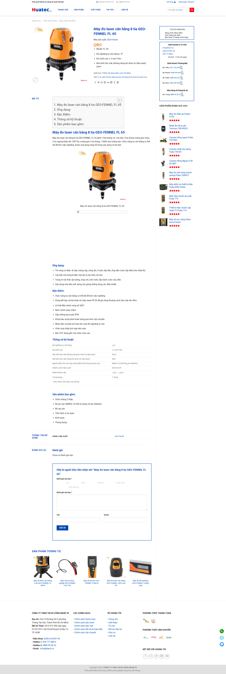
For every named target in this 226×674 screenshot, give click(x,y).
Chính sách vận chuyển (85, 632)
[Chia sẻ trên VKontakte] (108, 82)
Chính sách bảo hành (84, 622)
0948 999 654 (176, 73)
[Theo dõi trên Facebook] (145, 656)
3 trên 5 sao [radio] (92, 483)
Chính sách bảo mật (84, 626)
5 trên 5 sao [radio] (63, 487)
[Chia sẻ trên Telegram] (118, 82)
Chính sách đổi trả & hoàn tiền (88, 629)
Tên (58, 515)
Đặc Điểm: (64, 114)
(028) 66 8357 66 (169, 51)
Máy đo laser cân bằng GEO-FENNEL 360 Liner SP (116, 583)
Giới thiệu (96, 10)
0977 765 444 (175, 67)
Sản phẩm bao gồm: (70, 124)
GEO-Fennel (112, 39)
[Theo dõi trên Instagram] (150, 656)
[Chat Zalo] (222, 638)
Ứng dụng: (64, 109)
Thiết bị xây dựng (50, 21)
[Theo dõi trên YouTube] (167, 656)
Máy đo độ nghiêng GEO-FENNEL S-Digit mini (140, 583)
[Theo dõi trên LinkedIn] (161, 656)
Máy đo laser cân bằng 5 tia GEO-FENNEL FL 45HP (43, 583)
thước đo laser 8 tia (140, 77)
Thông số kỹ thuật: (69, 119)
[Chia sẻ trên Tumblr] (115, 82)
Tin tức (110, 10)
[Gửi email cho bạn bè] (102, 82)
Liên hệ (124, 10)
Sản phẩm (78, 10)
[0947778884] (222, 631)
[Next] (151, 576)
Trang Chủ (63, 10)
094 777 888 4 (168, 54)
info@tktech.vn (168, 48)
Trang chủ (36, 21)
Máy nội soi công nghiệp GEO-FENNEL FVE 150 (67, 583)
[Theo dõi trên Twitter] (156, 656)
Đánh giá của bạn (64, 479)
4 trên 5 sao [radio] (110, 483)
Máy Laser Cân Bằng (67, 21)
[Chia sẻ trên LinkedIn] (111, 82)
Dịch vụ (112, 632)
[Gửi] (192, 10)
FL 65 (99, 77)
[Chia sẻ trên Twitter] (98, 82)
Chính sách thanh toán (85, 619)
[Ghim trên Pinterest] (105, 82)
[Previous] (32, 576)
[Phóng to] (35, 79)
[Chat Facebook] (222, 644)
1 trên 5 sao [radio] (60, 483)
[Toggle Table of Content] (118, 100)
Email (106, 515)
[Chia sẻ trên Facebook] (95, 82)
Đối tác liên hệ (115, 629)
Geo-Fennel (119, 436)
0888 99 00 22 (175, 94)
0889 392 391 (175, 78)
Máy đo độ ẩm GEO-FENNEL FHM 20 (92, 582)
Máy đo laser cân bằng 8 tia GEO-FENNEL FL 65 (89, 105)
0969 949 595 (175, 83)
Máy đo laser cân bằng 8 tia (122, 77)
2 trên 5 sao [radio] (75, 483)
